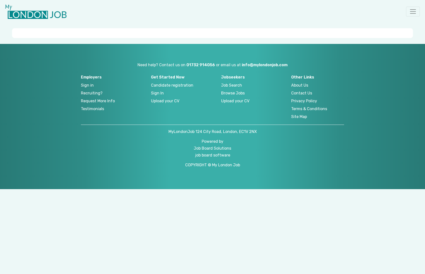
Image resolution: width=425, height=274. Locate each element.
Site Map (299, 116)
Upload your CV (165, 101)
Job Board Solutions (212, 148)
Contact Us (301, 93)
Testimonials (92, 108)
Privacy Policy (304, 101)
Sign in (87, 85)
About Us (299, 85)
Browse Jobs (233, 93)
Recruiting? (92, 93)
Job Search (231, 85)
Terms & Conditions (309, 108)
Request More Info (98, 101)
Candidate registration (172, 85)
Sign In (157, 93)
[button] (413, 11)
